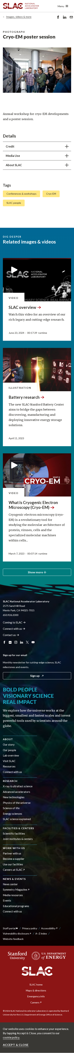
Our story (9, 744)
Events (7, 900)
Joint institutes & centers (18, 838)
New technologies (13, 797)
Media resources (13, 895)
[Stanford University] (17, 955)
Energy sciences (12, 813)
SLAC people (13, 202)
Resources (9, 766)
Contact (9, 635)
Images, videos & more (18, 16)
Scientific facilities (14, 833)
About (8, 739)
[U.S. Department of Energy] (47, 955)
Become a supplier (13, 858)
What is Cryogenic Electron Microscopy (33, 505)
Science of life (11, 808)
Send (70, 19)
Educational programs (16, 906)
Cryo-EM (51, 193)
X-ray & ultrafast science (18, 786)
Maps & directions (36, 990)
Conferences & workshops (21, 193)
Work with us (14, 848)
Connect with (12, 628)
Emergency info (36, 996)
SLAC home (36, 984)
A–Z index (41, 933)
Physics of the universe (17, 802)
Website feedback (13, 938)
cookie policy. (11, 1037)
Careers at (12, 869)
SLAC (22, 307)
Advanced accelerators (16, 791)
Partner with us (12, 853)
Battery (24, 397)
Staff (9, 928)
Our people (9, 750)
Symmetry (15, 889)
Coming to (12, 622)
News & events (14, 878)
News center (10, 884)
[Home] (37, 971)
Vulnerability (16, 933)
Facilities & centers (18, 828)
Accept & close (16, 1044)
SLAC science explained (17, 819)
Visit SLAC (9, 761)
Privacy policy (29, 928)
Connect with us (12, 772)
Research (10, 780)
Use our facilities (13, 864)
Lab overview (11, 755)
